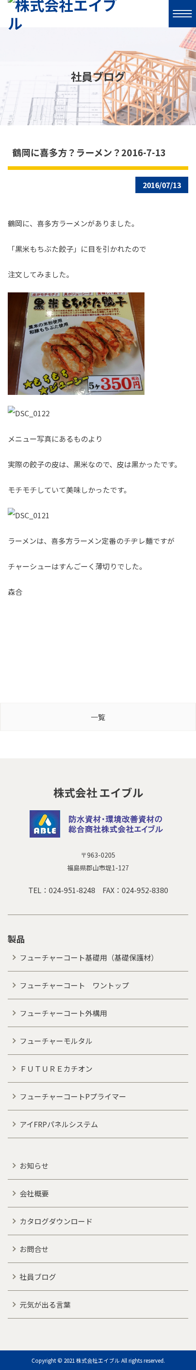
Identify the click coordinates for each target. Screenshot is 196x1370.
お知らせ (34, 1165)
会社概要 (34, 1193)
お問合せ (34, 1248)
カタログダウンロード (56, 1221)
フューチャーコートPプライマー (73, 1096)
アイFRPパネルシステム (59, 1124)
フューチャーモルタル (56, 1040)
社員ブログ (38, 1276)
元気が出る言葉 (45, 1304)
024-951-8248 (72, 889)
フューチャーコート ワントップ (74, 985)
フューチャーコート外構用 (63, 1012)
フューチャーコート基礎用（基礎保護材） (89, 957)
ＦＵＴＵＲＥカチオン (56, 1068)
